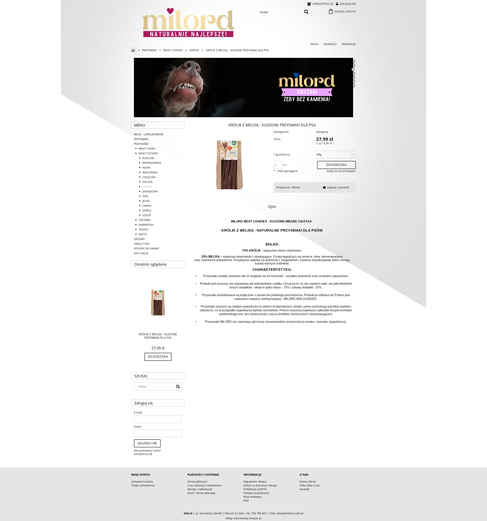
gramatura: (282, 154)
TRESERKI (145, 220)
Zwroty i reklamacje (199, 489)
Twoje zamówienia (143, 485)
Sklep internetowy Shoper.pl (244, 518)
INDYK (146, 167)
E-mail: (138, 412)
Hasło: (138, 426)
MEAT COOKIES (148, 153)
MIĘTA (143, 234)
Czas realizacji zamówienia (204, 485)
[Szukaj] (306, 12)
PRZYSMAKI (141, 144)
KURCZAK (148, 158)
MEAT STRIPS (147, 148)
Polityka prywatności (256, 493)
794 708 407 (259, 513)
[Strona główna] (134, 50)
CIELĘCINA (149, 177)
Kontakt (304, 489)
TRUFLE (143, 229)
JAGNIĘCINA (150, 191)
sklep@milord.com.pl (290, 513)
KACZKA (147, 182)
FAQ (246, 500)
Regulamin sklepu (255, 481)
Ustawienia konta (142, 481)
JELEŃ (146, 201)
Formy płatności (197, 481)
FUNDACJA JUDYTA (255, 489)
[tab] (353, 61)
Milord (296, 187)
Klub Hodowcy (253, 497)
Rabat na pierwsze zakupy (260, 485)
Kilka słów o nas (310, 485)
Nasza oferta (308, 481)
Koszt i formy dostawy (201, 493)
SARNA (146, 205)
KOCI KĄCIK (141, 253)
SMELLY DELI (142, 243)
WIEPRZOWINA (151, 163)
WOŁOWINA (150, 172)
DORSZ (146, 210)
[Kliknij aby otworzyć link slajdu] (243, 87)
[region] (243, 87)
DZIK (145, 196)
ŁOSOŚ (146, 215)
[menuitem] (314, 44)
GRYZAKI (139, 239)
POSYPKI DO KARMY (146, 248)
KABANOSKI (146, 224)
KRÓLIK (147, 186)
